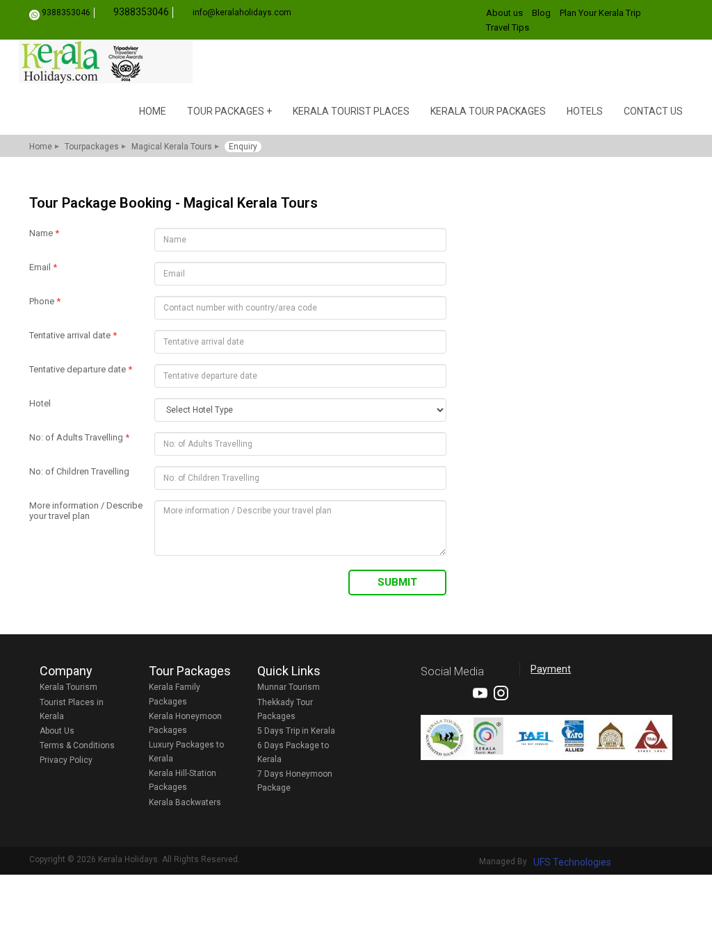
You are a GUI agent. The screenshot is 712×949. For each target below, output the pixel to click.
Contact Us (653, 111)
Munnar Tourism (288, 687)
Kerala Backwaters (185, 802)
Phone (44, 301)
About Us (57, 731)
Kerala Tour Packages (488, 111)
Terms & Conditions (77, 745)
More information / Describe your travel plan (86, 510)
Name (44, 233)
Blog (541, 13)
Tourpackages (92, 146)
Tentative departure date (80, 369)
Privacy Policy (66, 760)
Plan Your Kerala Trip (600, 13)
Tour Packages (225, 111)
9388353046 (66, 12)
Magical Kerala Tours (171, 146)
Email (43, 267)
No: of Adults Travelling (79, 437)
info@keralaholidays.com (242, 12)
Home (152, 111)
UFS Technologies (572, 862)
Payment (551, 669)
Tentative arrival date (73, 335)
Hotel (40, 403)
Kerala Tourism (68, 687)
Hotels (585, 111)
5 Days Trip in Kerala (296, 731)
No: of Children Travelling (79, 471)
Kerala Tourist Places (351, 111)
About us (504, 13)
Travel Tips (507, 27)
